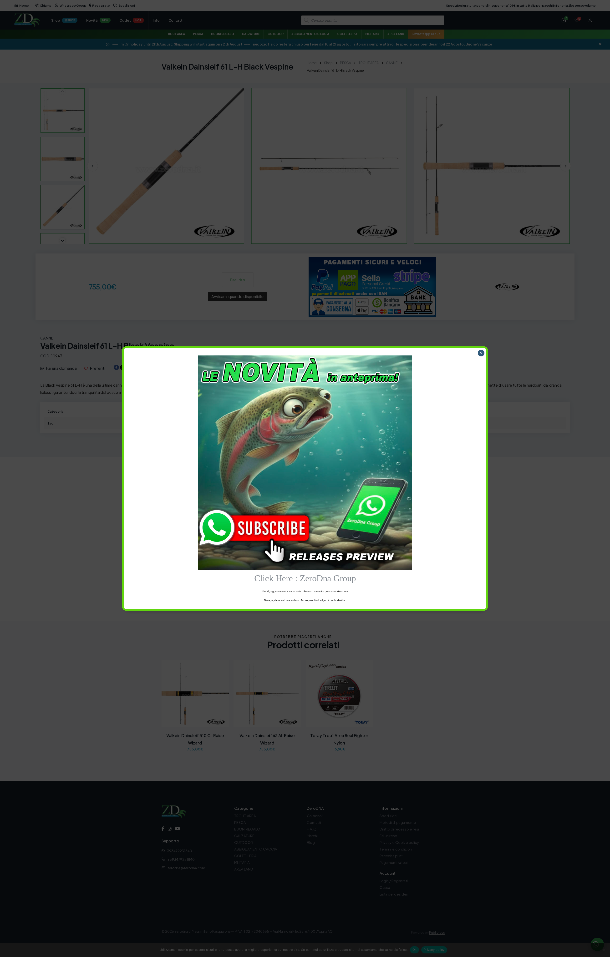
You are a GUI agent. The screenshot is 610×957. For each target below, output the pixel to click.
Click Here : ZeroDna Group (305, 578)
